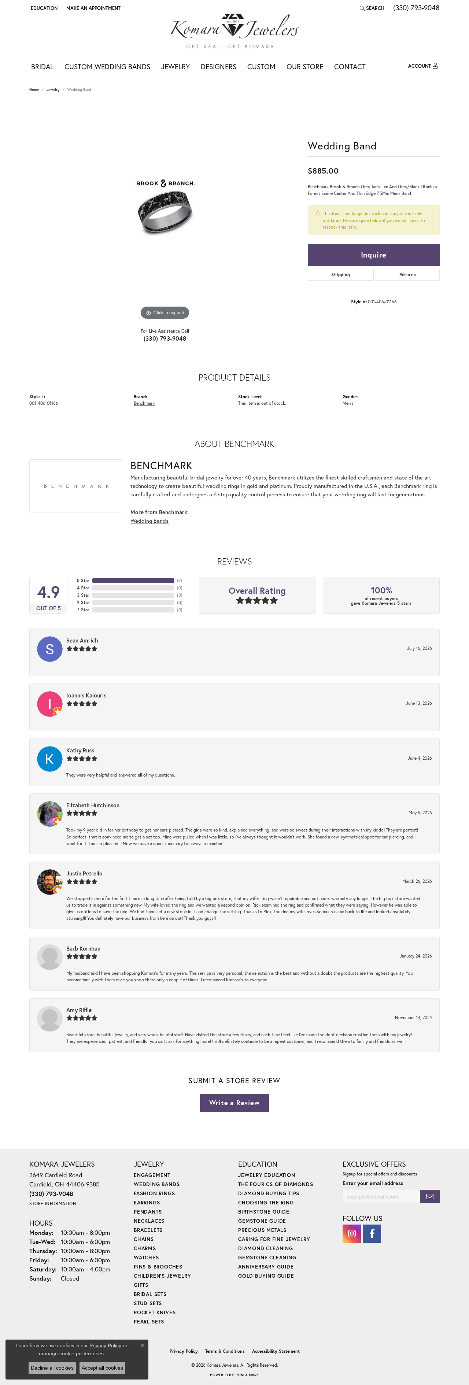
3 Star (83, 595)
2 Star (83, 602)
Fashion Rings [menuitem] (154, 1193)
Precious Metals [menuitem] (262, 1229)
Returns (407, 274)
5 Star (83, 580)
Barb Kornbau (83, 948)
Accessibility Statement (276, 1351)
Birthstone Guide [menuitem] (263, 1211)
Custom (261, 66)
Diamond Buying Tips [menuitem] (268, 1193)
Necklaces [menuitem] (149, 1220)
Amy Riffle (79, 1010)
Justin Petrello (84, 873)
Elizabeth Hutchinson (92, 805)
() (179, 580)
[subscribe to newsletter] (430, 1196)
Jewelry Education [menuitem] (266, 1174)
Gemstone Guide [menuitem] (262, 1220)
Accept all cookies (102, 1368)
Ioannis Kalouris (86, 695)
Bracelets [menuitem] (148, 1229)
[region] (165, 212)
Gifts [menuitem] (141, 1284)
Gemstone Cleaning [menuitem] (267, 1257)
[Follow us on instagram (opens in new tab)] (352, 1234)
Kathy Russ (80, 750)
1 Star (83, 609)
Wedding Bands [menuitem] (157, 1184)
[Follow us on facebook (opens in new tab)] (372, 1234)
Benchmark (144, 403)
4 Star (83, 587)
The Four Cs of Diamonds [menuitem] (275, 1184)
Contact (350, 66)
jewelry (53, 89)
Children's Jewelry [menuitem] (162, 1275)
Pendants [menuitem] (148, 1211)
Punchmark (247, 1375)
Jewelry (175, 66)
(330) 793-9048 (165, 338)
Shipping (340, 274)
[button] (43, 8)
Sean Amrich (82, 640)
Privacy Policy (184, 1351)
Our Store (305, 66)
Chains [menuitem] (144, 1239)
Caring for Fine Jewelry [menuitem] (274, 1239)
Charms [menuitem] (145, 1248)
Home (34, 89)
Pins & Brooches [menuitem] (158, 1266)
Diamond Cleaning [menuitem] (265, 1248)
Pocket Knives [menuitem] (155, 1312)
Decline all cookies (52, 1368)
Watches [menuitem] (146, 1257)
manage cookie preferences (71, 1353)
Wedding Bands (149, 520)
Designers (218, 66)
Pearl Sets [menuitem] (149, 1321)
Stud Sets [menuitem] (148, 1303)
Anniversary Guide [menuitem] (266, 1266)
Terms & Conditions (225, 1351)
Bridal (42, 66)
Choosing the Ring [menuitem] (266, 1202)
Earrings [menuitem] (147, 1202)
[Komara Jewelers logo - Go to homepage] (234, 31)
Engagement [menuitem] (152, 1174)
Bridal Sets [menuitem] (150, 1293)
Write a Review (234, 1102)
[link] (93, 8)
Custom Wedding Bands (107, 66)
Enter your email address (373, 1183)
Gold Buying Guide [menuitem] (266, 1275)
